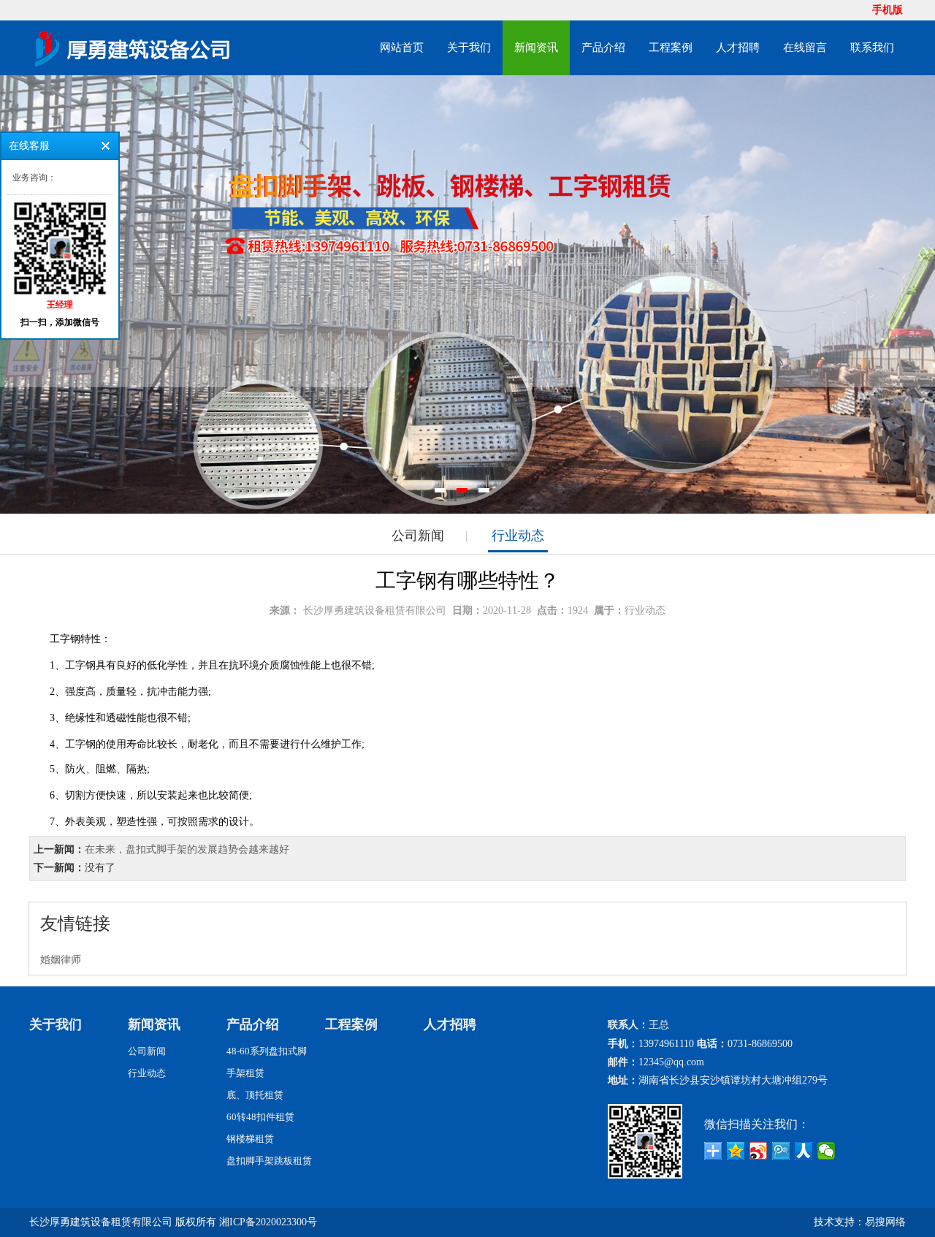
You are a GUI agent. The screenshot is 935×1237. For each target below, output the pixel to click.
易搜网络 (885, 1222)
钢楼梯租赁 (250, 1138)
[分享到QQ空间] (736, 1151)
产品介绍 (603, 47)
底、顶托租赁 (254, 1094)
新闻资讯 (536, 47)
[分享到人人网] (804, 1151)
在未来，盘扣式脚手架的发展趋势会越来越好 (187, 849)
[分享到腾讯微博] (781, 1151)
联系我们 (872, 47)
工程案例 (670, 47)
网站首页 (402, 47)
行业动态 (518, 535)
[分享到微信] (826, 1151)
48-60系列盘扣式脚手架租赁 (266, 1062)
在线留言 (805, 47)
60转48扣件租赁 (260, 1116)
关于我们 (469, 47)
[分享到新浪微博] (758, 1151)
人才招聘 (738, 47)
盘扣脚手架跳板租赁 (269, 1160)
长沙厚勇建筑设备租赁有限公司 (374, 610)
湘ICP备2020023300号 (268, 1222)
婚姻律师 (60, 959)
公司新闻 (418, 535)
